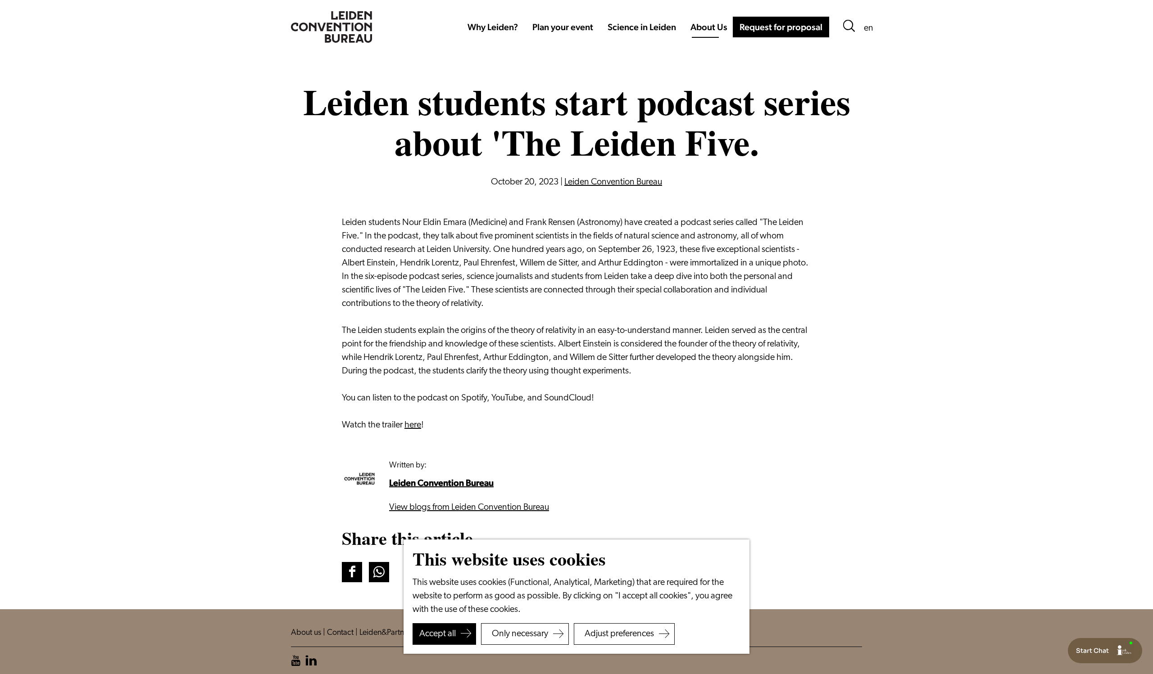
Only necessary (520, 633)
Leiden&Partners (387, 633)
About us (307, 633)
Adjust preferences (619, 633)
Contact (341, 633)
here (412, 425)
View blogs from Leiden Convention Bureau (469, 507)
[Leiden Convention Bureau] (362, 479)
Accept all (437, 633)
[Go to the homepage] (331, 27)
